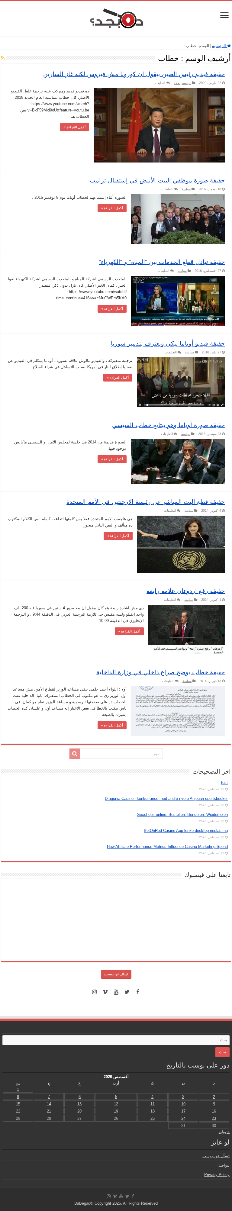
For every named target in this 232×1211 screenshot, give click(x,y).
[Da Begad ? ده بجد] (116, 17)
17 (183, 1111)
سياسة (186, 83)
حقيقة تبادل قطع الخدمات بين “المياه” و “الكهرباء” (162, 262)
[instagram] (94, 992)
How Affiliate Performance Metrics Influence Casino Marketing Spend (167, 846)
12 (116, 1104)
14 (49, 1104)
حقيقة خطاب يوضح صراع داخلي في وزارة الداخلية (160, 672)
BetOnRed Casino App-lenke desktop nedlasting (186, 830)
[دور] (74, 754)
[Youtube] (116, 992)
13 (79, 1104)
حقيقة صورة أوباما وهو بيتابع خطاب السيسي (168, 425)
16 (214, 1111)
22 (18, 1111)
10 (183, 1104)
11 (152, 1104)
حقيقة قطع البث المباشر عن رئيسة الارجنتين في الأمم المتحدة (145, 501)
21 (49, 1111)
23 (214, 1118)
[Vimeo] (105, 992)
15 (18, 1104)
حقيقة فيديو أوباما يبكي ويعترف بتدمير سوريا (168, 343)
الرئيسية (219, 45)
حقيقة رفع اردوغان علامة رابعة (186, 591)
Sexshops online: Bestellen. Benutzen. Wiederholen (182, 814)
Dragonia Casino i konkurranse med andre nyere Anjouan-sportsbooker (166, 798)
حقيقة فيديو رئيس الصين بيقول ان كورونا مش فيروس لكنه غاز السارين (134, 74)
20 (79, 1111)
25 (152, 1118)
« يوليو (224, 1131)
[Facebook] (138, 992)
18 (152, 1111)
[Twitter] (127, 992)
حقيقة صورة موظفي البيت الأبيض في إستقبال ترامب (157, 180)
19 (116, 1111)
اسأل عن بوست (116, 974)
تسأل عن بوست (216, 1156)
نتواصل (224, 1165)
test (224, 782)
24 (183, 1118)
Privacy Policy (217, 1174)
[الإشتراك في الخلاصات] (3, 58)
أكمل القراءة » (74, 127)
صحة (177, 83)
